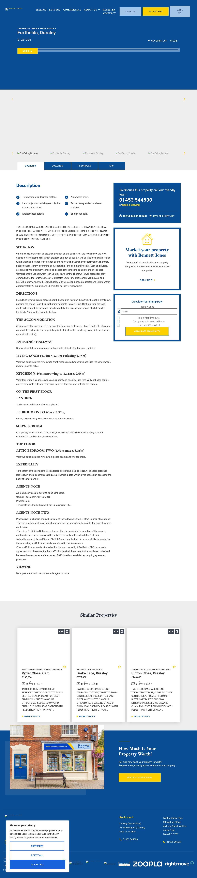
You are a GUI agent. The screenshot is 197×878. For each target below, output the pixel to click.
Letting (55, 9)
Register (109, 9)
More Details (32, 716)
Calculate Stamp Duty (147, 331)
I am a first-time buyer (149, 318)
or (129, 204)
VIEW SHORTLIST (159, 41)
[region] (37, 846)
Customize (37, 846)
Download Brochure (134, 216)
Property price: (147, 307)
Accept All (37, 864)
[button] (185, 99)
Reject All (37, 855)
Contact (109, 13)
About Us (90, 9)
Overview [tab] (30, 166)
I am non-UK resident (149, 325)
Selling (41, 9)
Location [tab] (57, 166)
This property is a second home (149, 321)
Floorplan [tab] (84, 166)
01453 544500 (135, 200)
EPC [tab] (111, 166)
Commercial (72, 9)
